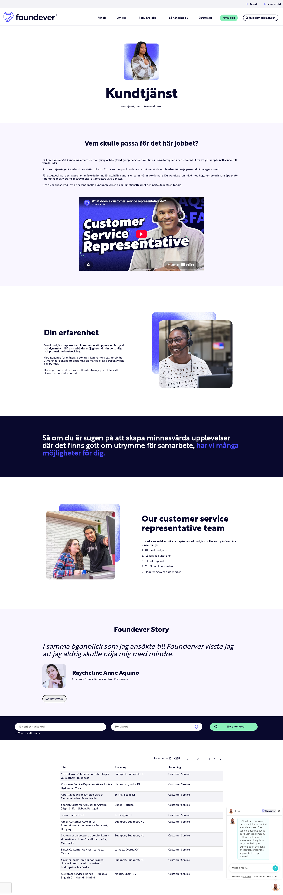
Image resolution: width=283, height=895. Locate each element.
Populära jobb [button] (148, 18)
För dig (102, 18)
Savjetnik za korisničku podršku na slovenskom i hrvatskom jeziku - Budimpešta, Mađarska (82, 864)
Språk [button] (254, 4)
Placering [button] (120, 767)
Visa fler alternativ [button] (29, 733)
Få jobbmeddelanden (262, 18)
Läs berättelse (54, 698)
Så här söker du (178, 18)
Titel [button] (63, 767)
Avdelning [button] (175, 767)
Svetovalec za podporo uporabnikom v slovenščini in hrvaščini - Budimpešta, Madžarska (85, 839)
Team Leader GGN (72, 815)
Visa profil (274, 4)
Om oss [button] (122, 18)
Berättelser (205, 18)
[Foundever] (30, 17)
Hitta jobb (229, 18)
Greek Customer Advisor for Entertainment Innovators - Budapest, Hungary (84, 825)
